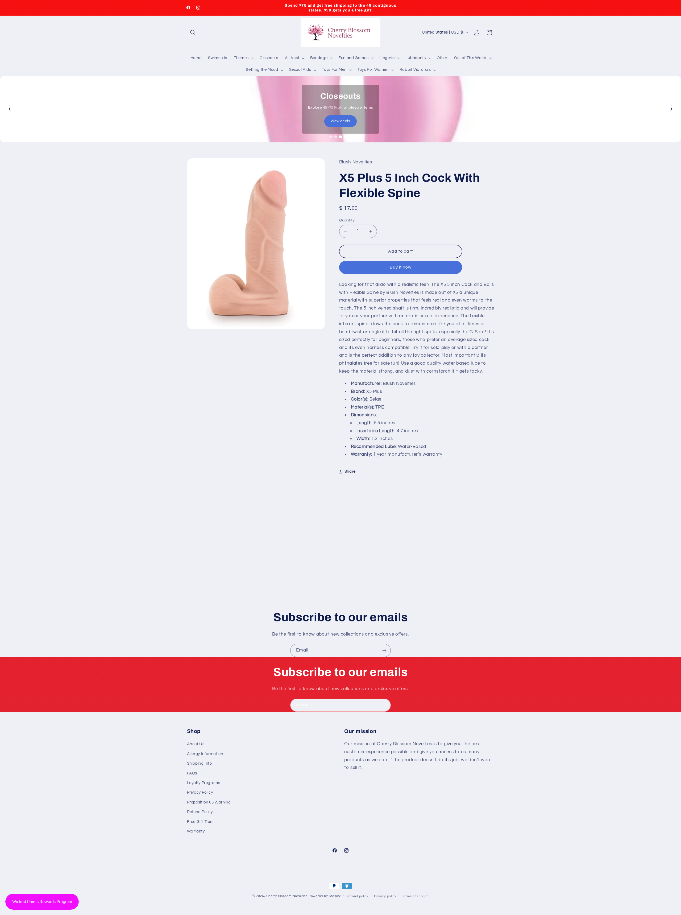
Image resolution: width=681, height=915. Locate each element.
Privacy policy (385, 896)
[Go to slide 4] (345, 136)
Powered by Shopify (325, 896)
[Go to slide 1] (331, 136)
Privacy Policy (200, 792)
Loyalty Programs (203, 783)
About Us (196, 744)
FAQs (192, 773)
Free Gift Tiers (200, 822)
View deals (340, 121)
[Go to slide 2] (335, 136)
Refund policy (357, 896)
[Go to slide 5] (350, 136)
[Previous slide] (9, 109)
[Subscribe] (384, 650)
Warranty (196, 831)
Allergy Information (205, 754)
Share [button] (350, 471)
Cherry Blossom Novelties (287, 896)
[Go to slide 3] (340, 136)
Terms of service (415, 896)
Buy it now (401, 267)
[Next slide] (671, 109)
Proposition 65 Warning (209, 802)
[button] (193, 32)
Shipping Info (199, 763)
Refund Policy (200, 812)
